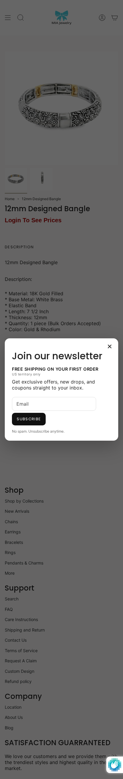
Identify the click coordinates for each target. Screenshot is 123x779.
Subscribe (29, 419)
